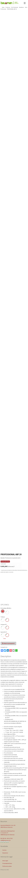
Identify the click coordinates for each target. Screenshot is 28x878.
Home (3, 7)
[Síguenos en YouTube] (4, 841)
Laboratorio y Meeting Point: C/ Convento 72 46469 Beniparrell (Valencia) (8, 832)
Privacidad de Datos (7, 863)
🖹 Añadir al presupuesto (8, 643)
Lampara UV (3, 624)
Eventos (4, 850)
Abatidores (21, 7)
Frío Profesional (14, 7)
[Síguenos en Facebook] (2, 841)
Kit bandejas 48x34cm (6, 608)
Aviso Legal (5, 860)
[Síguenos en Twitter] (6, 841)
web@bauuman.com (6, 840)
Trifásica (3, 617)
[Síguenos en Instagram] (1, 841)
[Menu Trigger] (25, 3)
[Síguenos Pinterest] (8, 841)
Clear (4, 638)
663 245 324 (3, 838)
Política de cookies (7, 866)
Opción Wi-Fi (4, 632)
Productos (8, 7)
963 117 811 (10, 838)
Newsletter (5, 853)
